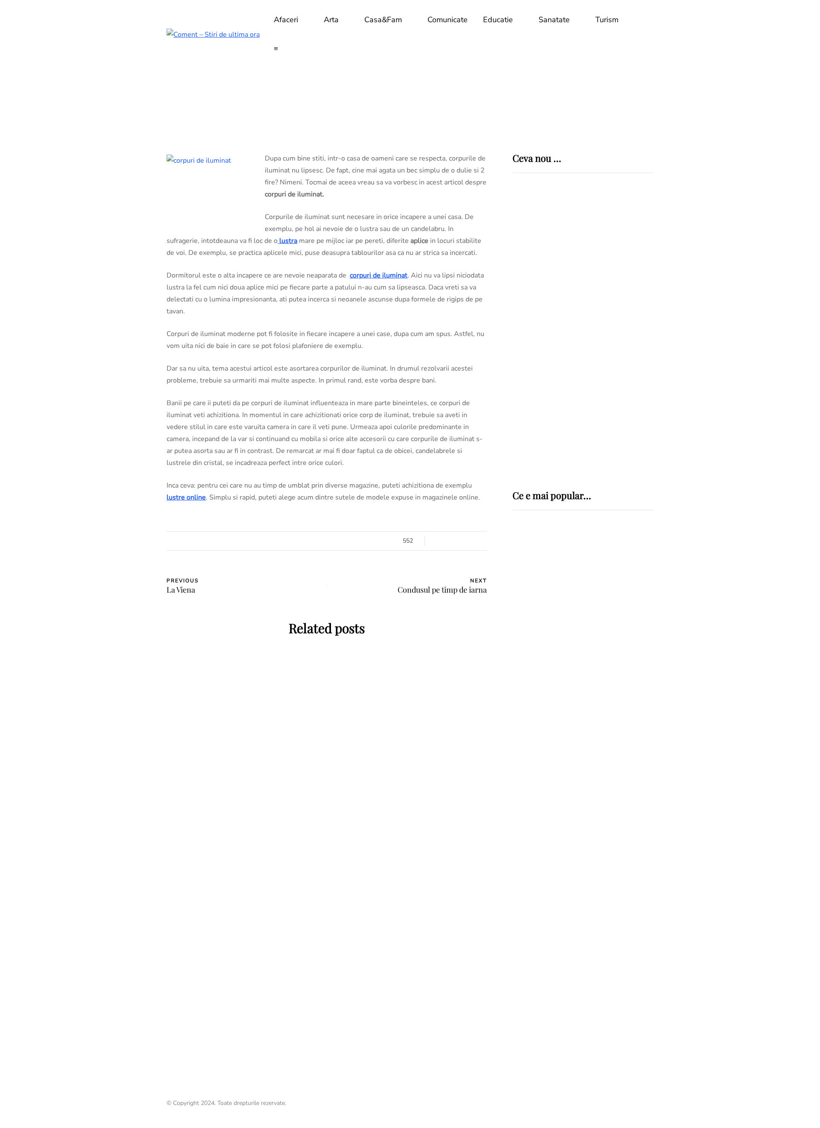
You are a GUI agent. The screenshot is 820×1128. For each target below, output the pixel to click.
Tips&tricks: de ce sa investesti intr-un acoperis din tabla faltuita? (243, 976)
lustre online (186, 497)
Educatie (498, 20)
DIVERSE (528, 701)
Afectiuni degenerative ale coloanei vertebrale (572, 662)
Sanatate (554, 20)
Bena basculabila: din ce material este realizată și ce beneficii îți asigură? (410, 811)
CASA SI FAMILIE (246, 713)
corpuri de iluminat (378, 275)
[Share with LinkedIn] (123, 565)
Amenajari (198, 713)
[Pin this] (123, 586)
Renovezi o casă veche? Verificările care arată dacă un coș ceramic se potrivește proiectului (243, 811)
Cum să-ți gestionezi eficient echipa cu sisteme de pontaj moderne (606, 433)
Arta (331, 20)
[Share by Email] (123, 608)
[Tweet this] (123, 543)
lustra (287, 240)
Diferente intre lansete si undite (569, 771)
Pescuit (527, 750)
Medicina (542, 584)
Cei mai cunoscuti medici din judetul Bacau (579, 901)
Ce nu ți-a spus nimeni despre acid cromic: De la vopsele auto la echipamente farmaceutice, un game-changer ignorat (611, 312)
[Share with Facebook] (123, 522)
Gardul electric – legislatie (573, 717)
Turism (606, 20)
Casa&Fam (383, 20)
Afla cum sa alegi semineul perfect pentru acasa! (410, 969)
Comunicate (448, 20)
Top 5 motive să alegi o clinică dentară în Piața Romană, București (609, 374)
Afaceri (286, 20)
